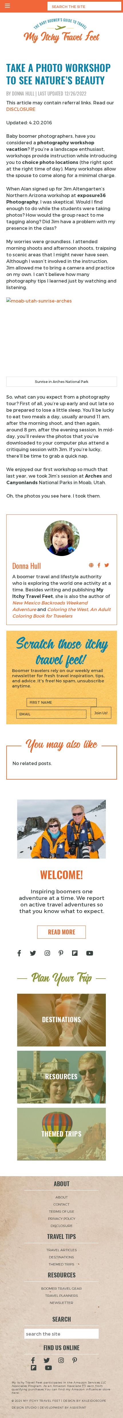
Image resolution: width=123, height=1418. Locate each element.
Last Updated (62, 94)
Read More (61, 932)
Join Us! (101, 713)
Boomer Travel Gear (61, 1288)
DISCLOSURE (20, 109)
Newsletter (61, 1303)
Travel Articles (61, 1250)
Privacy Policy (61, 1218)
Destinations (61, 1257)
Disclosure (62, 1226)
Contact (61, 1204)
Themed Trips (61, 1264)
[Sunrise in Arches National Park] (61, 337)
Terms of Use (61, 1211)
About (61, 1197)
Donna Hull (23, 94)
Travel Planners (61, 1295)
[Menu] (7, 6)
